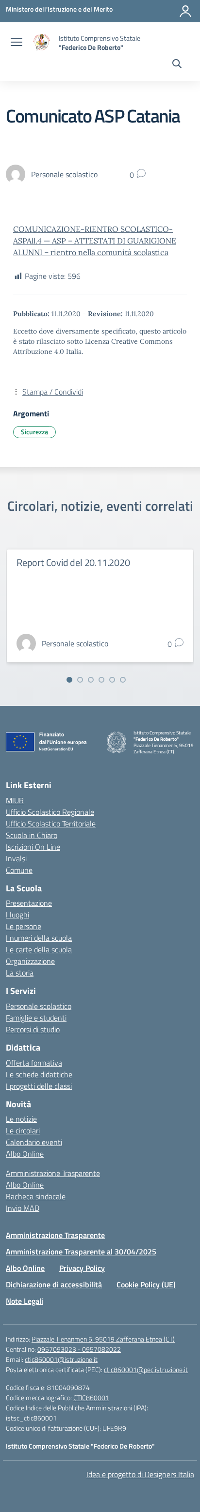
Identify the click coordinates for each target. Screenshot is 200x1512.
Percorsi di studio (33, 1029)
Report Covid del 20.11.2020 (73, 562)
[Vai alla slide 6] (123, 680)
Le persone (23, 926)
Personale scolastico (38, 1006)
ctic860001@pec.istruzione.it (146, 1369)
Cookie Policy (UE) (146, 1284)
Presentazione (29, 903)
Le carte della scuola (39, 949)
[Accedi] (185, 11)
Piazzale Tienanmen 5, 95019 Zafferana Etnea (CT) (103, 1339)
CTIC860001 (91, 1397)
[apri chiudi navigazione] (16, 43)
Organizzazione (30, 961)
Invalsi (16, 858)
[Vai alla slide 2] (80, 680)
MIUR (15, 800)
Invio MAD (22, 1208)
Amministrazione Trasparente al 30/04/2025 (81, 1251)
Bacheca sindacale (36, 1196)
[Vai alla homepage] (41, 43)
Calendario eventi (34, 1142)
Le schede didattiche (39, 1074)
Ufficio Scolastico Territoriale (51, 823)
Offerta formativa (34, 1063)
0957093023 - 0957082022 (79, 1349)
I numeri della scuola (39, 938)
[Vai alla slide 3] (91, 680)
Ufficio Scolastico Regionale (50, 812)
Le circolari (23, 1130)
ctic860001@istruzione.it (61, 1359)
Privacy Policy (82, 1268)
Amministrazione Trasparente (53, 1173)
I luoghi (17, 914)
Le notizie (21, 1119)
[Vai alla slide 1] (69, 680)
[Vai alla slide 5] (112, 680)
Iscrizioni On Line (33, 847)
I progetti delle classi (39, 1086)
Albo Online (25, 1154)
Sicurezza (34, 432)
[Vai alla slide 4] (101, 680)
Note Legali (24, 1301)
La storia (19, 972)
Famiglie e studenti (36, 1017)
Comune (19, 870)
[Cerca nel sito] (176, 65)
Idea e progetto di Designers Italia (140, 1474)
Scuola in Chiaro (31, 835)
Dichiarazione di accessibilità (54, 1284)
